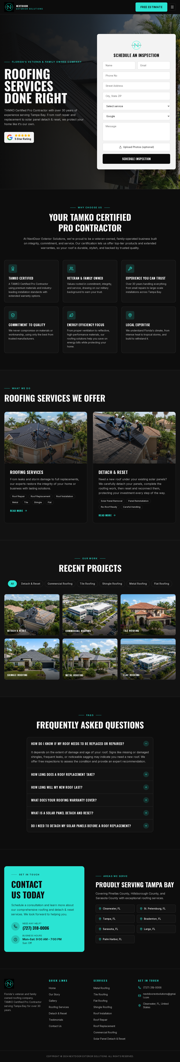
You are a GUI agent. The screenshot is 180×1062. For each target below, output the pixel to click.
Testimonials (56, 1019)
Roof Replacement (104, 1026)
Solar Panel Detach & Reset (109, 1038)
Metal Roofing (138, 583)
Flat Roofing (161, 583)
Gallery (53, 1000)
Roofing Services (59, 1007)
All (12, 583)
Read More (16, 510)
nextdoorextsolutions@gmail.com (159, 995)
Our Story (54, 994)
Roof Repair (100, 1019)
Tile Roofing (87, 583)
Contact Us (55, 1026)
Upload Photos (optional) (138, 146)
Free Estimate (151, 7)
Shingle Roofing (112, 583)
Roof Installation (103, 1013)
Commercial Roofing (60, 583)
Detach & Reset (30, 583)
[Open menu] (172, 7)
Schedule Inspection (136, 159)
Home (52, 988)
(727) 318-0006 (152, 987)
